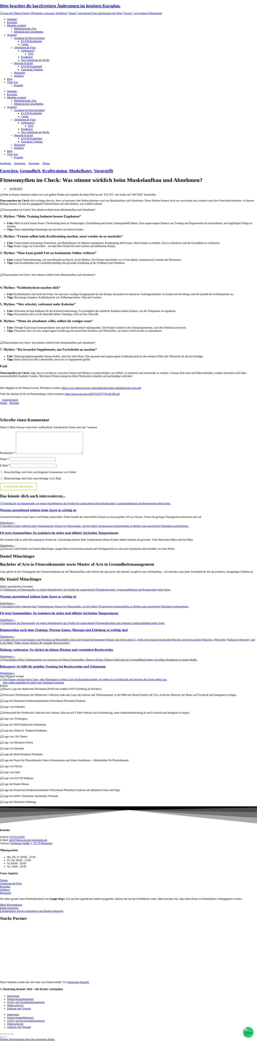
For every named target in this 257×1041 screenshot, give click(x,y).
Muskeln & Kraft (23, 63)
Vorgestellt (103, 170)
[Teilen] (8, 1034)
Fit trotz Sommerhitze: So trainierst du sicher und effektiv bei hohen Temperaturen (59, 533)
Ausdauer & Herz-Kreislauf (29, 38)
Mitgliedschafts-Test (25, 28)
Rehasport (19, 72)
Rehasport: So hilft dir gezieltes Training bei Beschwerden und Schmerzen (53, 666)
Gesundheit (30, 170)
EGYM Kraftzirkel (31, 41)
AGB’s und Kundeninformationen (26, 1002)
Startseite (12, 19)
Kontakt (18, 85)
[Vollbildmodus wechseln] (4, 1034)
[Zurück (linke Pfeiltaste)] (1, 1037)
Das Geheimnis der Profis (35, 60)
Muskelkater (80, 170)
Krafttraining (54, 170)
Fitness (4, 880)
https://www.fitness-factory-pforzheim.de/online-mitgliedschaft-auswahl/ (101, 387)
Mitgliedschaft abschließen (28, 31)
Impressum (13, 995)
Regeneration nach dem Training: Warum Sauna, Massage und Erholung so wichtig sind (64, 630)
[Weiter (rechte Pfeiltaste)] (4, 1037)
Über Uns (12, 82)
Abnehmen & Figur (25, 47)
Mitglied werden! (16, 25)
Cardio (24, 44)
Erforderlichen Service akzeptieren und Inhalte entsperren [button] (31, 911)
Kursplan (12, 22)
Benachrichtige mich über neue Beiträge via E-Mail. (33, 478)
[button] (128, 406)
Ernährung (27, 56)
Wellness (19, 75)
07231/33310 (17, 836)
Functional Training (32, 69)
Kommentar (7, 452)
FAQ (31, 53)
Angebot (12, 34)
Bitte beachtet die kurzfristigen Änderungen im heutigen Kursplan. (60, 5)
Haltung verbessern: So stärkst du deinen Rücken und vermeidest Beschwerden (56, 650)
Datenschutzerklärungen (20, 999)
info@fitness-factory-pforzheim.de (28, 840)
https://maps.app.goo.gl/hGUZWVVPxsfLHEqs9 (92, 393)
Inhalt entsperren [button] (9, 907)
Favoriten (9, 170)
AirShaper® (27, 50)
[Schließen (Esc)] (11, 1034)
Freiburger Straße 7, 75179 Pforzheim (31, 843)
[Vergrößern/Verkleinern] (1, 1034)
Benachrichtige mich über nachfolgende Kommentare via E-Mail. (40, 472)
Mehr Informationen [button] (11, 904)
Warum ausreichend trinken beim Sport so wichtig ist (38, 510)
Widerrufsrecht (15, 1005)
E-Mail (5, 465)
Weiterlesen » (7, 522)
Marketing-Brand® (78, 982)
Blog (9, 79)
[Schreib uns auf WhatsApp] (248, 1032)
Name (4, 459)
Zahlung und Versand (19, 1008)
